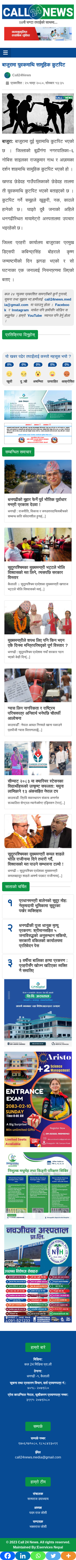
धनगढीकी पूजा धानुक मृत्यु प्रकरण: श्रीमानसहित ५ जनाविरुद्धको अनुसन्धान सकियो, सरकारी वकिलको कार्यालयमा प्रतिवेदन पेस (43, 935)
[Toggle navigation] (5, 53)
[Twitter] (53, 1556)
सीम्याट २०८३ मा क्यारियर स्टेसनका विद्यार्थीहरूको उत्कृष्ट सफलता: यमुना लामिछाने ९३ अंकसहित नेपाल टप (36, 786)
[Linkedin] (22, 1556)
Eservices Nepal (50, 1547)
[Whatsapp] (38, 1556)
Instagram (20, 310)
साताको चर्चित (15, 886)
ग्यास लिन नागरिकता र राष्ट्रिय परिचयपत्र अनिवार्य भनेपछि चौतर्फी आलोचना (34, 713)
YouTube (35, 316)
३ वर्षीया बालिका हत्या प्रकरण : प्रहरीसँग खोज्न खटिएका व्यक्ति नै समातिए (43, 965)
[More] (68, 1556)
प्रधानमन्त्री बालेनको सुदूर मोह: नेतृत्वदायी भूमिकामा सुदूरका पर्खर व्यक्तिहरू (43, 905)
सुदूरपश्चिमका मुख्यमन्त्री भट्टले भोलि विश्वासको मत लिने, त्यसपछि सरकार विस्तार (36, 572)
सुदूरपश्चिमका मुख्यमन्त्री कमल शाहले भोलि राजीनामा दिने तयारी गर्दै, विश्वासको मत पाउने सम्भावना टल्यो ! (36, 859)
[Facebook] (7, 1556)
